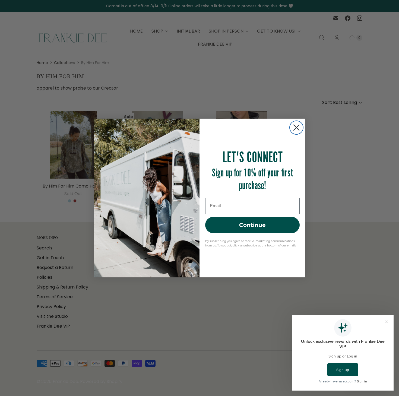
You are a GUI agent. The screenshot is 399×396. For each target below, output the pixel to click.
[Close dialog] (296, 127)
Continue (252, 225)
